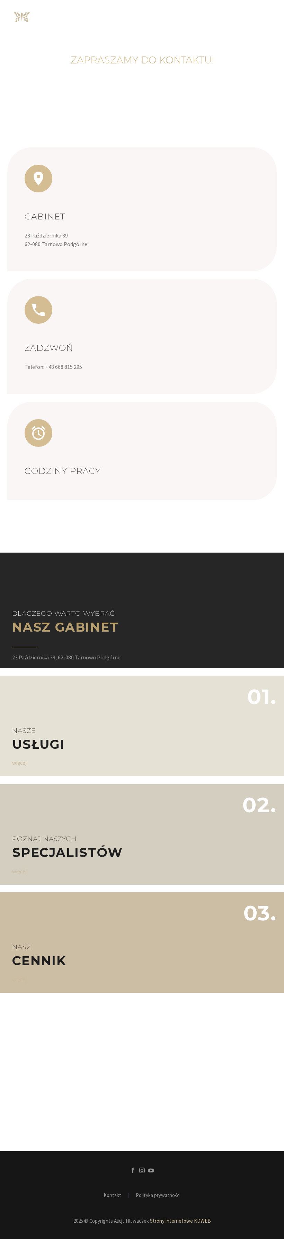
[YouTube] (151, 1170)
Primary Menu (265, 17)
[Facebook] (133, 1170)
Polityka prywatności (158, 1195)
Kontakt (112, 1195)
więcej (19, 762)
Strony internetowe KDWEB (180, 1221)
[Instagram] (142, 1170)
